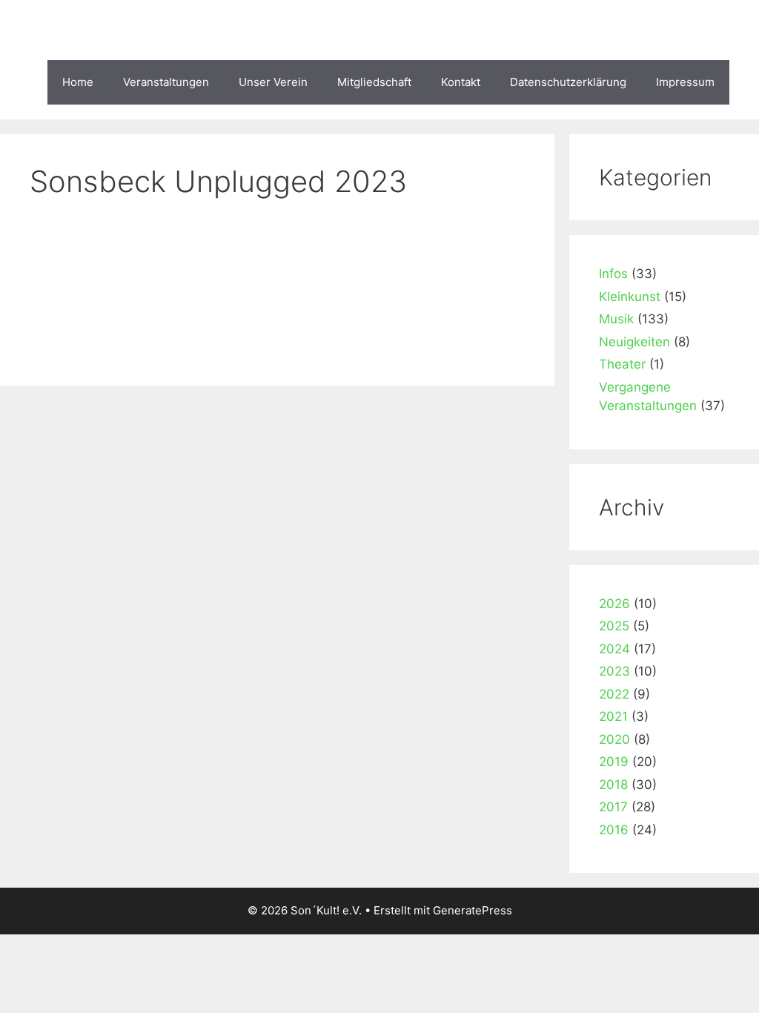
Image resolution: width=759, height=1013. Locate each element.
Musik (616, 318)
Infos (613, 273)
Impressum (685, 82)
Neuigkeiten (634, 341)
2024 (614, 648)
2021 (613, 716)
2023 (614, 671)
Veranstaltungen (166, 82)
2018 (613, 784)
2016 (614, 829)
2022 (614, 694)
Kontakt (460, 82)
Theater (622, 364)
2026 (614, 603)
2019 (614, 761)
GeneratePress (472, 910)
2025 (614, 625)
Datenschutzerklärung (568, 82)
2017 (613, 806)
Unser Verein (273, 82)
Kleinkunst (629, 296)
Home (77, 82)
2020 (614, 739)
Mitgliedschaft (374, 82)
